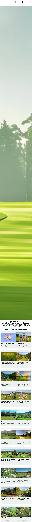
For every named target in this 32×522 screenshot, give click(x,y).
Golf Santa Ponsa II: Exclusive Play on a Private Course (8, 499)
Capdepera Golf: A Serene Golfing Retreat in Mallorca (23, 421)
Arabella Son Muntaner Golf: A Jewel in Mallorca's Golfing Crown (8, 460)
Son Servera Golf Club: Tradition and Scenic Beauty (7, 421)
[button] (24, 2)
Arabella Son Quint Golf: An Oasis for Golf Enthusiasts (23, 441)
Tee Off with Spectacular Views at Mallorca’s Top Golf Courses (7, 382)
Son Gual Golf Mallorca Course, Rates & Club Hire (23, 518)
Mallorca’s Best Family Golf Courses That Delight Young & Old (7, 402)
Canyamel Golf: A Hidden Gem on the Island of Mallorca (7, 441)
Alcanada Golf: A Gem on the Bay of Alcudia (23, 460)
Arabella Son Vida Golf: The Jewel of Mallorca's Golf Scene (23, 499)
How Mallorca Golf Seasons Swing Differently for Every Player (23, 382)
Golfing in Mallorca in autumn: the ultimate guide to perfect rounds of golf (8, 363)
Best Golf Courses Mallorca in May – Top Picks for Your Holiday (23, 344)
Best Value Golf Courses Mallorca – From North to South (23, 363)
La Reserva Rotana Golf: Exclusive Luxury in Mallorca (7, 518)
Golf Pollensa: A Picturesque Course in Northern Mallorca (8, 479)
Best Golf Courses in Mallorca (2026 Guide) (7, 344)
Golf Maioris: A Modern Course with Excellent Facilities (23, 402)
